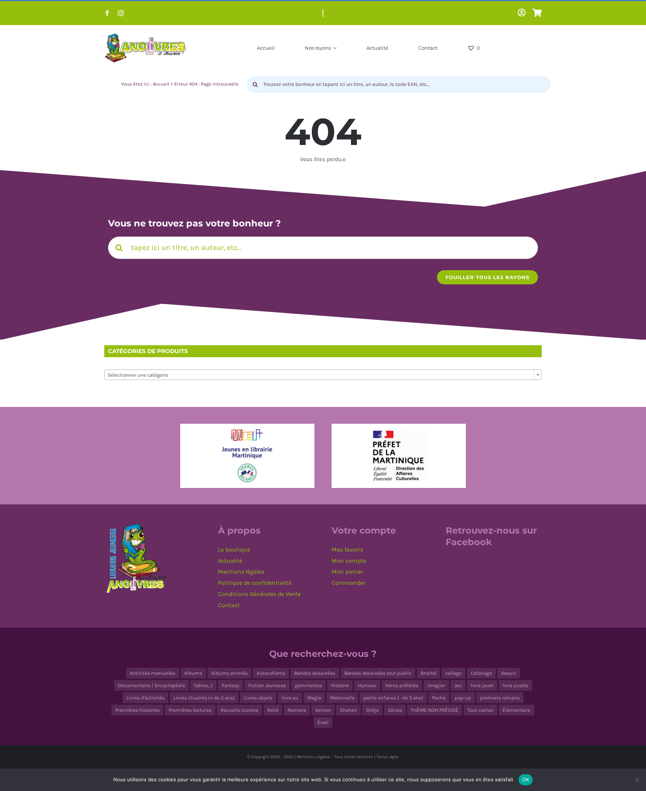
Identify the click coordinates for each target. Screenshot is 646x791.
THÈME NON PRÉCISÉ (434, 710)
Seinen (323, 710)
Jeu (458, 685)
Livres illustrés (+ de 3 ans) (204, 698)
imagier (436, 685)
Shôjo (372, 710)
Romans (296, 710)
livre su (290, 698)
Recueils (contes (239, 710)
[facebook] (107, 13)
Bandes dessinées (314, 673)
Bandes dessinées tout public (378, 673)
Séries (395, 710)
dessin (508, 673)
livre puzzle (515, 685)
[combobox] (323, 375)
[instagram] (121, 13)
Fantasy (230, 685)
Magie (314, 698)
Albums (193, 673)
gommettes (308, 685)
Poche (439, 698)
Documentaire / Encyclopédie (151, 685)
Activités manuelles (152, 673)
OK (525, 779)
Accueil (161, 84)
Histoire (340, 685)
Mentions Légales (313, 756)
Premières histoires (137, 710)
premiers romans (500, 698)
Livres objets (258, 698)
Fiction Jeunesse (267, 685)
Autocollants (270, 673)
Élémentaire (516, 710)
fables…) (203, 685)
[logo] (145, 35)
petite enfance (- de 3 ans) (393, 698)
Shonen (348, 710)
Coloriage (481, 673)
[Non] (636, 780)
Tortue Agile (387, 756)
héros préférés (401, 685)
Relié (273, 710)
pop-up (463, 698)
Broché (428, 673)
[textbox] (323, 375)
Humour (367, 685)
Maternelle (342, 698)
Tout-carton (480, 710)
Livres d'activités (145, 698)
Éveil (323, 722)
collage (453, 673)
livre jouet (482, 685)
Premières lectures (190, 710)
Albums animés (229, 673)
